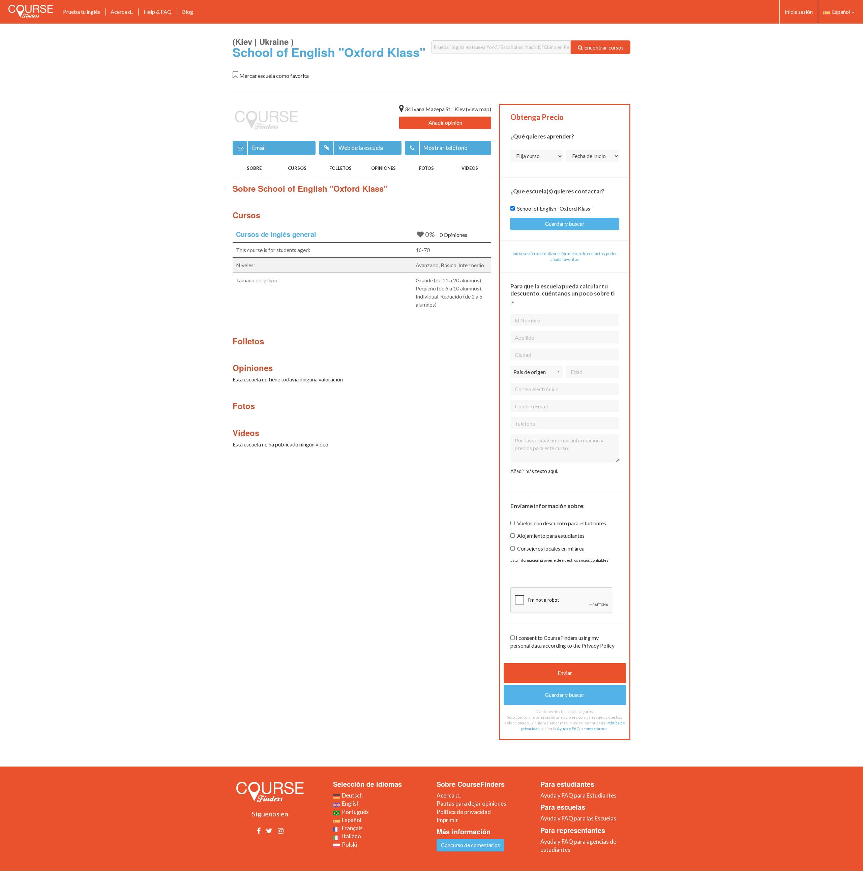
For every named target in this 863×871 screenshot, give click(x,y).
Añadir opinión (445, 122)
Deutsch (351, 795)
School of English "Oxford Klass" (555, 208)
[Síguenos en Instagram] (281, 831)
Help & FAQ (158, 11)
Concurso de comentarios (470, 845)
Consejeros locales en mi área (551, 548)
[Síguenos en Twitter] (269, 831)
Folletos (340, 168)
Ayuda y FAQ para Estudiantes (578, 795)
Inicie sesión (799, 11)
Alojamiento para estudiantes (551, 535)
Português (354, 811)
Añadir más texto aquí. (534, 471)
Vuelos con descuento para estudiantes (561, 523)
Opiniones (383, 168)
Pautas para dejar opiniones (471, 803)
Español (840, 11)
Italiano (350, 836)
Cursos (297, 168)
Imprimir (447, 819)
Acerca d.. (122, 11)
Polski (348, 844)
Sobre (254, 168)
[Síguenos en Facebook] (259, 831)
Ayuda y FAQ (568, 728)
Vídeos (470, 168)
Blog (187, 11)
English (350, 803)
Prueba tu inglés (81, 11)
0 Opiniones (453, 234)
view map (478, 109)
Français (351, 828)
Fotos (426, 168)
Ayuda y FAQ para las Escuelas (578, 818)
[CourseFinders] (30, 11)
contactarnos (595, 728)
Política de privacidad (464, 811)
